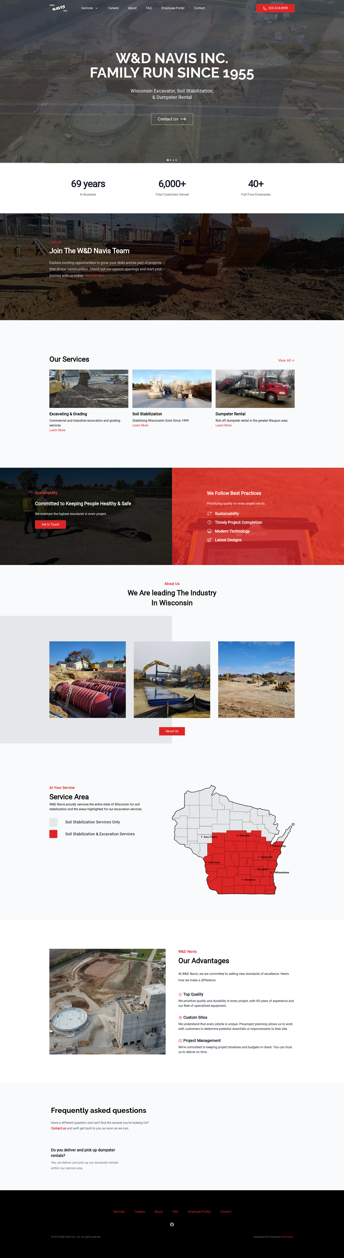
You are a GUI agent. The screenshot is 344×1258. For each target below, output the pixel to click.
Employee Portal (199, 1212)
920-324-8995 (278, 8)
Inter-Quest (287, 1236)
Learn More (57, 430)
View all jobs (94, 275)
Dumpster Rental (230, 413)
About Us (172, 731)
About (158, 1212)
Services (119, 1212)
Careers (139, 1212)
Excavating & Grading (68, 413)
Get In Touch (50, 524)
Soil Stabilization (147, 413)
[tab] (168, 160)
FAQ (175, 1212)
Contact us (58, 1128)
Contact (225, 1212)
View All (284, 360)
